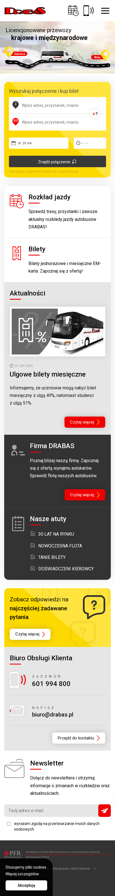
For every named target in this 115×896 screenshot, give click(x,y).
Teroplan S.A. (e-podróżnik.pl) (59, 171)
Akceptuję (26, 885)
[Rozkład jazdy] (73, 10)
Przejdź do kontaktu (76, 738)
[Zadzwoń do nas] (88, 10)
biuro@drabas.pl (52, 714)
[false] (94, 113)
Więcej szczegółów (22, 874)
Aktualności (27, 293)
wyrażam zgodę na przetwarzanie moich (57, 826)
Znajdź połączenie (54, 162)
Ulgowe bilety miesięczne (48, 374)
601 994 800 (51, 683)
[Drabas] (25, 11)
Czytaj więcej (82, 422)
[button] (105, 10)
